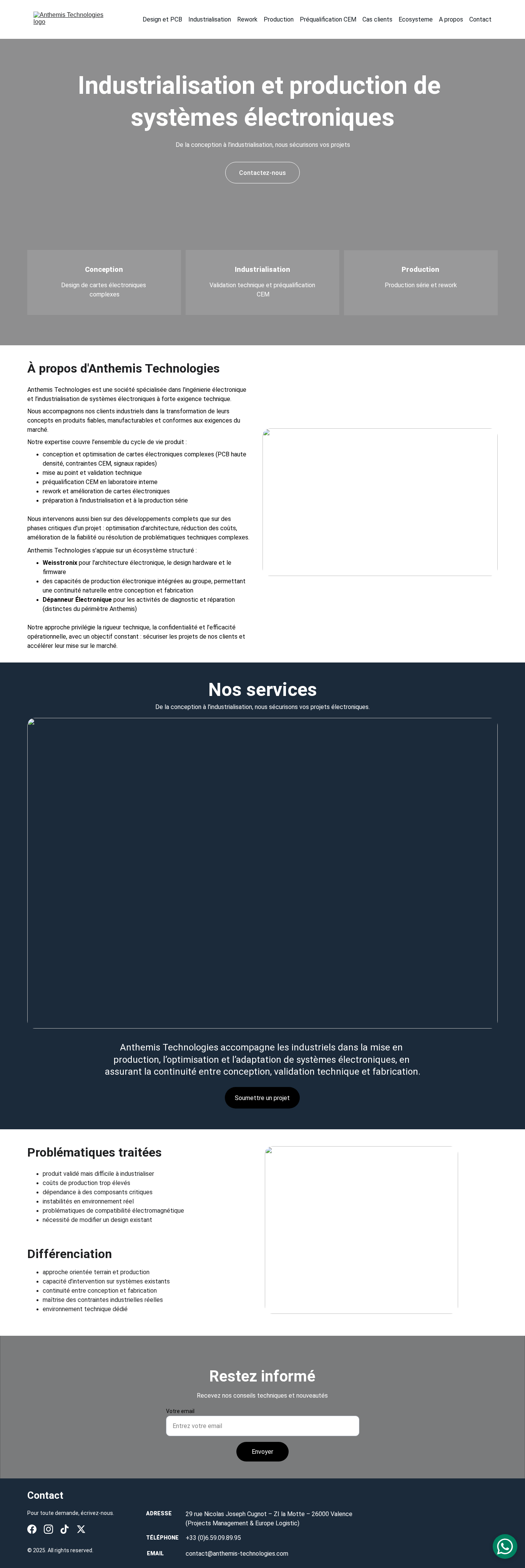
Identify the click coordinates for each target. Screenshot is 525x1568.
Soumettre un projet (262, 1098)
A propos (451, 19)
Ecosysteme (416, 19)
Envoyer (262, 1451)
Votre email (180, 1411)
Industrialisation (209, 19)
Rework (247, 19)
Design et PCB (162, 19)
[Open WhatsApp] (505, 1546)
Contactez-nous (262, 172)
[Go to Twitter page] (81, 1529)
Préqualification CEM (328, 19)
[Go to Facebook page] (32, 1529)
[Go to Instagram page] (48, 1529)
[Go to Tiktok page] (64, 1529)
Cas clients (377, 19)
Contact (480, 19)
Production (279, 19)
